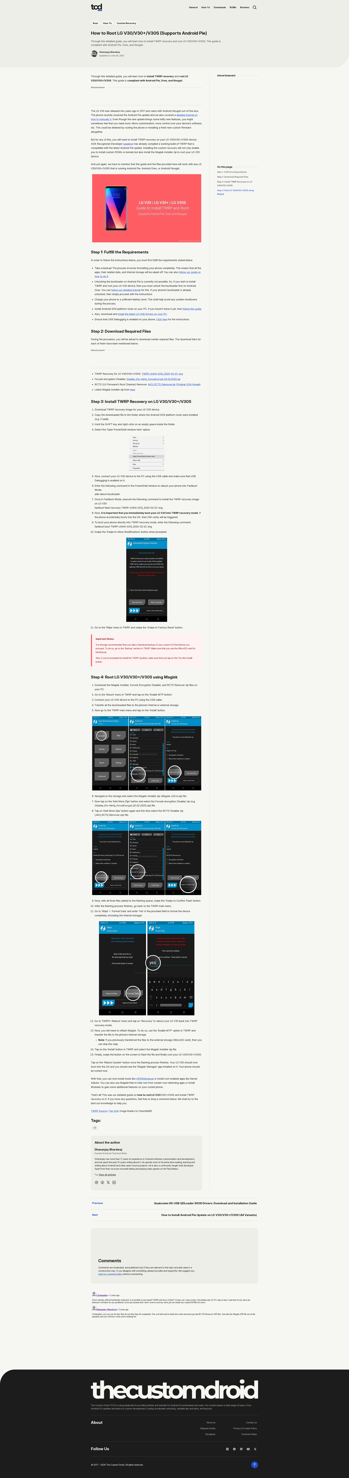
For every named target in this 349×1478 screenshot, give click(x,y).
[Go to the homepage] (96, 7)
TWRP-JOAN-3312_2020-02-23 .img (162, 373)
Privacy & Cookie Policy (245, 1428)
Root (95, 23)
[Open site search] (254, 7)
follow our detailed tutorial (126, 290)
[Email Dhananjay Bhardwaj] (96, 1182)
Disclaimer (210, 1434)
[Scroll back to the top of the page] (254, 1464)
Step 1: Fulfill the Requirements (232, 172)
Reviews (244, 7)
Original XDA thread (188, 384)
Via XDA (114, 1111)
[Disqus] (174, 1325)
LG (95, 1128)
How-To (205, 7)
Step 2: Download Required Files (232, 177)
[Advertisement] (146, 96)
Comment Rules (249, 1434)
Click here (161, 319)
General (193, 7)
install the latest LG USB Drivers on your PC (142, 314)
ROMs (233, 7)
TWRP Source (99, 1111)
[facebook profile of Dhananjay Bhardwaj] (102, 1182)
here (132, 389)
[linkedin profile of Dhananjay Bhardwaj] (114, 1182)
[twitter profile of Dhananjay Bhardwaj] (108, 1182)
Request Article (207, 1428)
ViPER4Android (145, 1078)
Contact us (251, 1422)
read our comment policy (110, 1274)
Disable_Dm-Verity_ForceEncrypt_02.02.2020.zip (153, 379)
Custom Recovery (126, 23)
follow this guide (192, 308)
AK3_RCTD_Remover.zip (161, 384)
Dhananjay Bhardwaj (109, 52)
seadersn (128, 143)
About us (210, 1422)
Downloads (220, 7)
